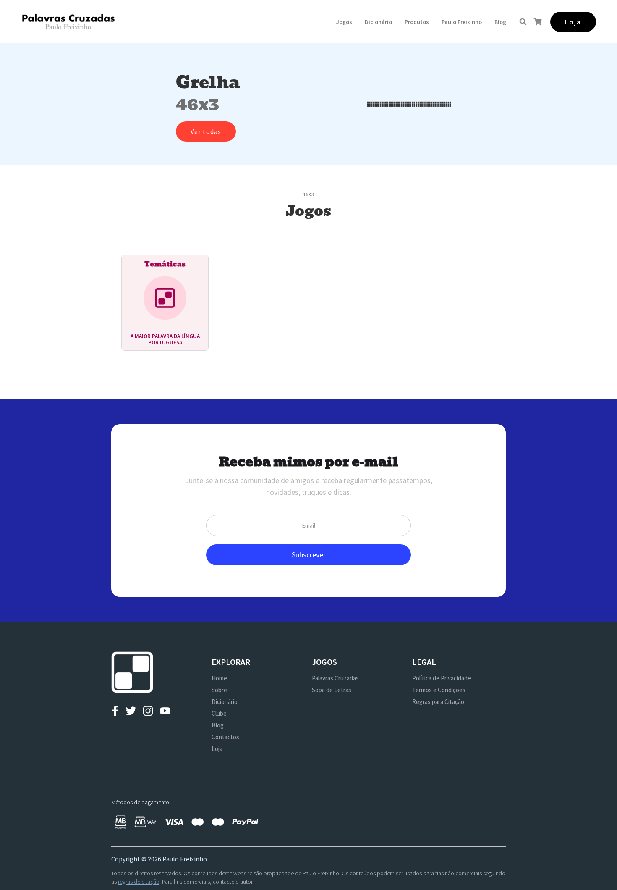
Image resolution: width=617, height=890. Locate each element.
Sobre (219, 690)
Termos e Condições (438, 690)
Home (219, 678)
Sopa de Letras (331, 690)
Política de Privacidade (441, 678)
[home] (68, 22)
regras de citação (138, 881)
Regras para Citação (438, 702)
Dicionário (378, 22)
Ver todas (206, 131)
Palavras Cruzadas (335, 678)
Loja (217, 749)
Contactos (225, 737)
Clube (219, 713)
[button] (344, 22)
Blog (500, 22)
